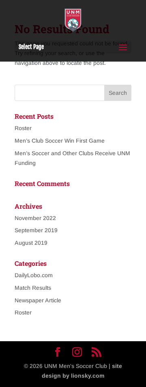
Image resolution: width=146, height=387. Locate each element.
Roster (23, 128)
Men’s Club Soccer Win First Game (60, 140)
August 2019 (31, 242)
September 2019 (36, 230)
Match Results (33, 287)
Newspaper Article (38, 300)
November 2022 (35, 218)
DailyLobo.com (34, 275)
